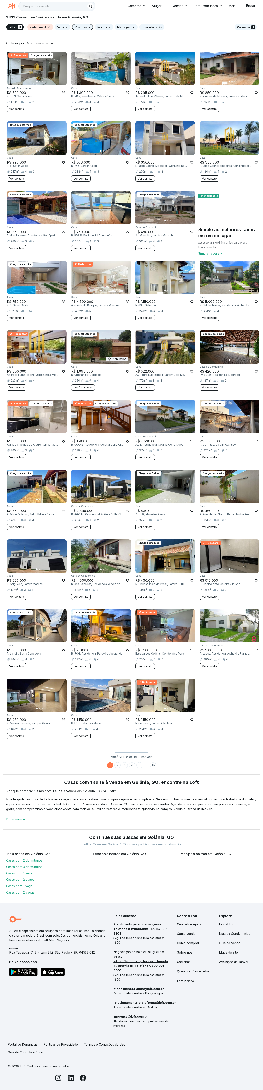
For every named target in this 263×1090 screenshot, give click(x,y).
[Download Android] (23, 972)
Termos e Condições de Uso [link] (104, 1044)
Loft (85, 844)
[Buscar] (90, 6)
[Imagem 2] (39, 81)
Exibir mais (14, 819)
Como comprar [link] (188, 943)
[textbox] (56, 6)
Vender (177, 6)
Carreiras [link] (183, 962)
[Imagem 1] (37, 81)
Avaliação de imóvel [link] (233, 962)
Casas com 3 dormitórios (24, 867)
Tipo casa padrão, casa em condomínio (152, 844)
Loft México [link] (185, 981)
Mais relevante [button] (37, 43)
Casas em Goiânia (105, 844)
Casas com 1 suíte (19, 873)
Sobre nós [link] (184, 952)
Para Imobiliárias (205, 6)
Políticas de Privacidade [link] (61, 1044)
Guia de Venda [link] (229, 943)
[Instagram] (58, 1078)
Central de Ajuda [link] (189, 924)
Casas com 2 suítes (20, 879)
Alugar (157, 6)
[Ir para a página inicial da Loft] (13, 6)
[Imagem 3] (42, 81)
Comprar (134, 6)
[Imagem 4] (44, 81)
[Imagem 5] (47, 81)
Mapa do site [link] (228, 952)
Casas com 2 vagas (20, 892)
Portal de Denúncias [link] (22, 1044)
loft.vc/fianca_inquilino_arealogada (140, 961)
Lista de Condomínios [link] (234, 933)
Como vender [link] (187, 933)
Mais (232, 6)
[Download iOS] (53, 972)
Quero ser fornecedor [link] (193, 971)
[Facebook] (83, 1078)
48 (153, 765)
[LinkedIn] (71, 1078)
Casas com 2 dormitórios (24, 860)
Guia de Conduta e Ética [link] (25, 1052)
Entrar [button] (250, 6)
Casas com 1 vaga (19, 886)
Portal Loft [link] (227, 924)
